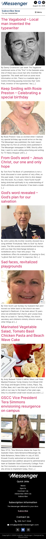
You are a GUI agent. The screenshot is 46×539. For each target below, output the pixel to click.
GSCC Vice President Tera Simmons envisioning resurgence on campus (21, 404)
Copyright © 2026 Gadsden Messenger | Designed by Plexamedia (23, 536)
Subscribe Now (11, 11)
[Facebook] (39, 2)
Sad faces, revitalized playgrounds (19, 264)
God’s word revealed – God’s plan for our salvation (19, 197)
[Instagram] (43, 2)
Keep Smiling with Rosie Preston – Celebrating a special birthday (21, 92)
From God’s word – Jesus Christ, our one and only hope (22, 162)
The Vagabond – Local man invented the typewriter (19, 23)
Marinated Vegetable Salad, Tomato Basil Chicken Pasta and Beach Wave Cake (22, 333)
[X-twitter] (35, 2)
